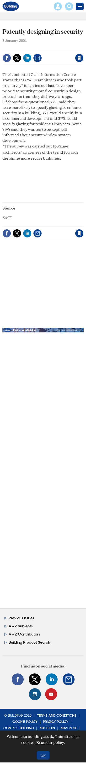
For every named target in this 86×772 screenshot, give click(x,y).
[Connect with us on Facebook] (17, 679)
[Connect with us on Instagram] (35, 694)
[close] (46, 54)
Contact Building (18, 728)
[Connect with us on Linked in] (51, 679)
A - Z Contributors (24, 634)
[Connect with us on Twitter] (34, 679)
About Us (47, 728)
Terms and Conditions (56, 715)
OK (43, 755)
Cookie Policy (25, 721)
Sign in (23, 47)
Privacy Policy (55, 721)
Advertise (68, 728)
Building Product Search (29, 642)
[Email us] (68, 679)
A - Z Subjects (21, 626)
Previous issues (21, 617)
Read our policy (50, 742)
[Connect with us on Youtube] (51, 694)
